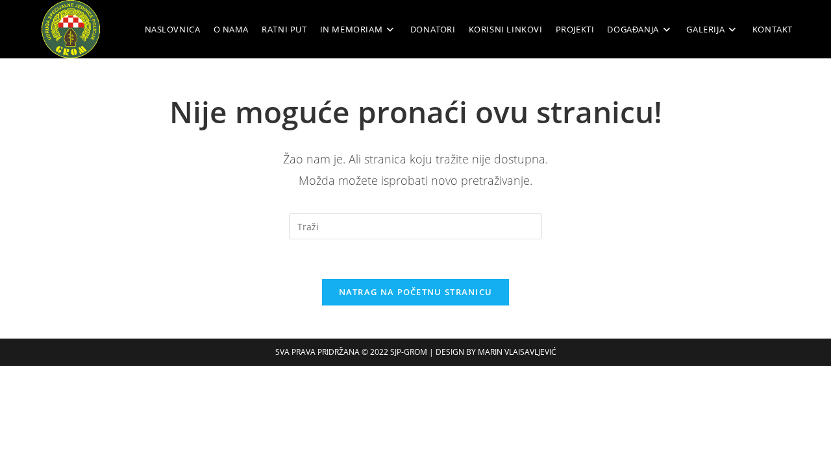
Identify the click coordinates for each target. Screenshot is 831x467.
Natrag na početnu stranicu (416, 292)
